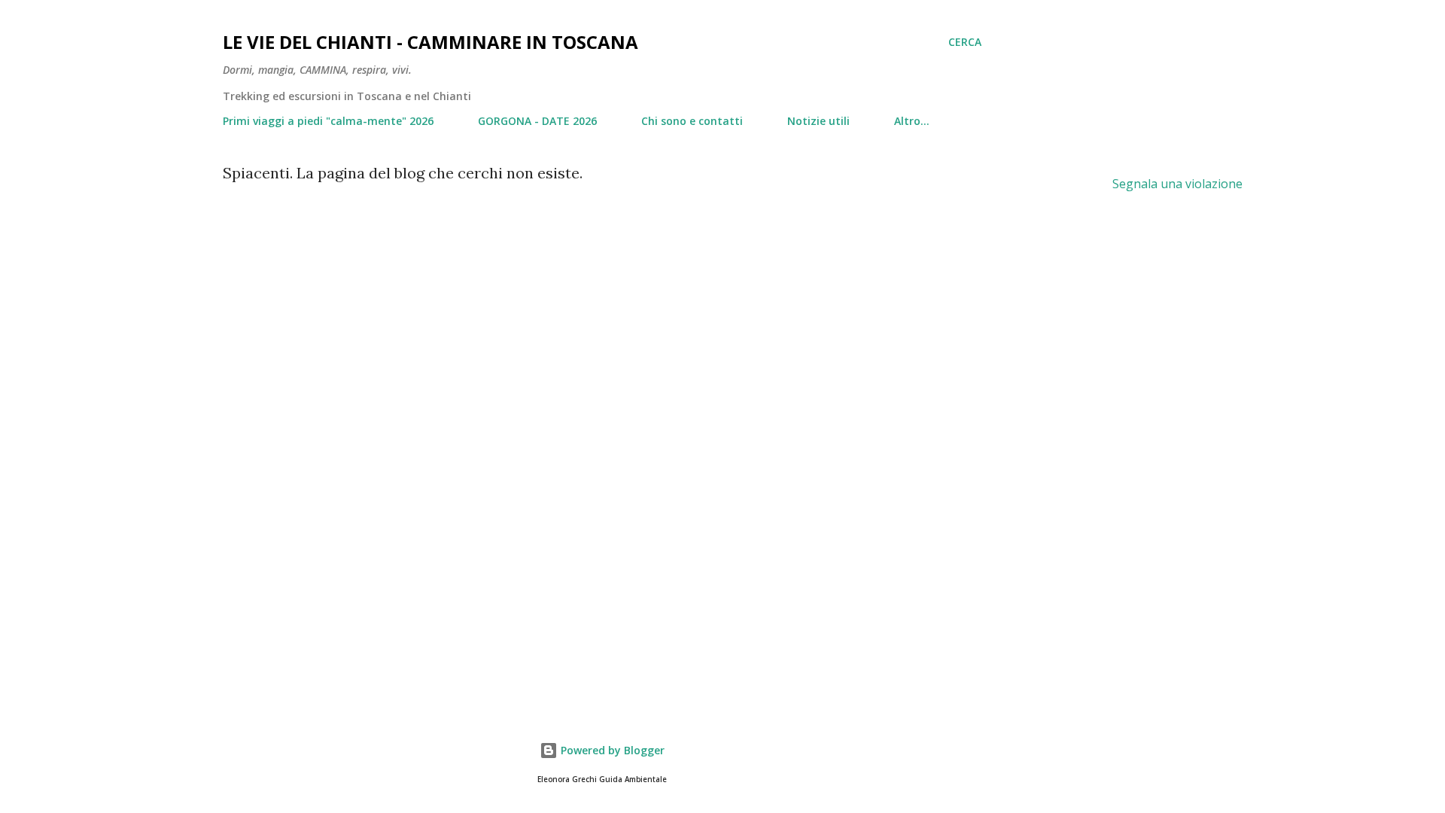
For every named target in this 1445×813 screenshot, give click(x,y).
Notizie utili (818, 121)
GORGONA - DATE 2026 (537, 121)
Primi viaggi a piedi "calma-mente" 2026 (328, 121)
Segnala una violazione (1177, 183)
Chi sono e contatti (692, 121)
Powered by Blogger (611, 750)
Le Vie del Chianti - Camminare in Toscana (430, 41)
